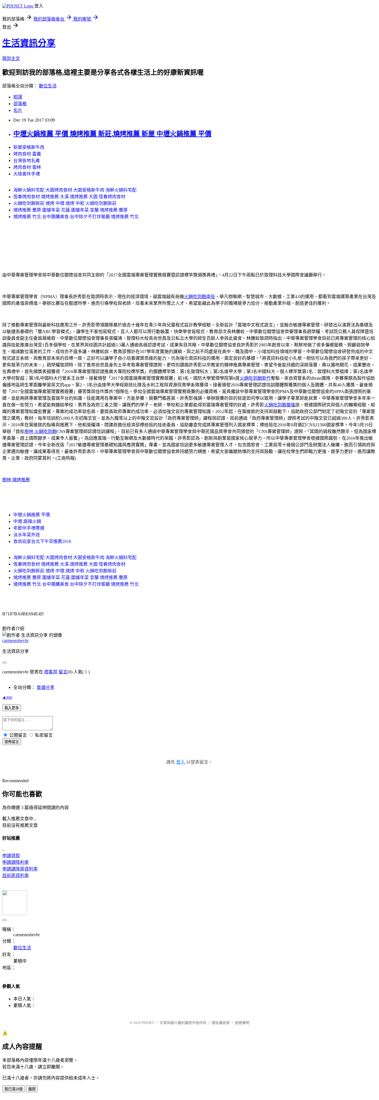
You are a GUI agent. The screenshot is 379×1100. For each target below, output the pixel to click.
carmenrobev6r (15, 640)
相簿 (17, 97)
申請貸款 (11, 855)
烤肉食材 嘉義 (27, 154)
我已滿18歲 (13, 1089)
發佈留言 (11, 742)
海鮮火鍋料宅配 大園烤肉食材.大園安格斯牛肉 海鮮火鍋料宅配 (75, 190)
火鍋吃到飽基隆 (279, 404)
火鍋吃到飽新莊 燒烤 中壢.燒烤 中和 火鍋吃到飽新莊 (65, 203)
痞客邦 (50, 671)
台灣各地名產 (26, 160)
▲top (7, 697)
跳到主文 (11, 58)
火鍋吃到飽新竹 (255, 378)
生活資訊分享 (28, 43)
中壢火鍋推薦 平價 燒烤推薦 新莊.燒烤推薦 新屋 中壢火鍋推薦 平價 (112, 133)
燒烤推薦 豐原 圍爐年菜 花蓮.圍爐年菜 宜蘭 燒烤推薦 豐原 (70, 210)
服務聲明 (242, 1023)
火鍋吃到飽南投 (199, 296)
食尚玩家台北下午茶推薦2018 (42, 541)
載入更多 (11, 708)
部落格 (20, 103)
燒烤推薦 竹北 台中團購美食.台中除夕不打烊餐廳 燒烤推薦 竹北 (76, 216)
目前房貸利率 (15, 875)
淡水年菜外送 (26, 534)
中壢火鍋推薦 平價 (31, 514)
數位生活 (48, 86)
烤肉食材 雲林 (27, 167)
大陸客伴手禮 (26, 174)
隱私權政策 (221, 1023)
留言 (63, 671)
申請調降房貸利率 (20, 869)
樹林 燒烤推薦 (16, 479)
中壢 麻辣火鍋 (27, 521)
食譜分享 (45, 687)
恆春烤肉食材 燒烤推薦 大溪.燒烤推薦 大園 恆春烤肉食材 (69, 196)
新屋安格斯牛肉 (28, 147)
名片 (17, 110)
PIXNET (148, 1023)
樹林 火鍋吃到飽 (40, 431)
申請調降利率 (15, 862)
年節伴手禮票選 (28, 528)
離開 (32, 1089)
